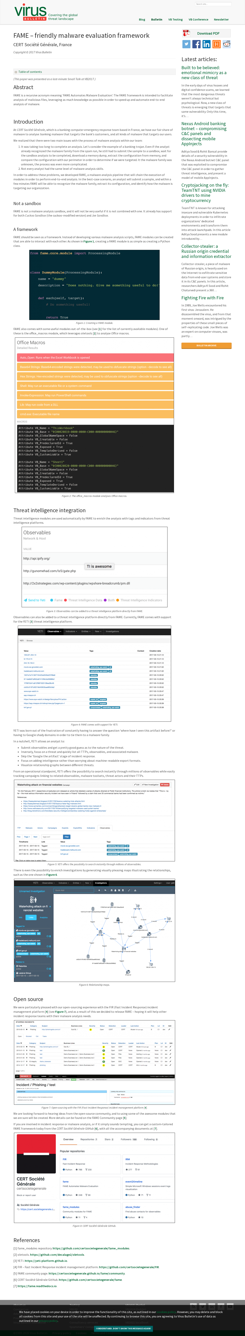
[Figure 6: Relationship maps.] (94, 930)
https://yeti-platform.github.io (46, 1261)
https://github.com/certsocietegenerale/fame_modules (91, 1248)
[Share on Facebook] (196, 44)
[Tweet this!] (186, 44)
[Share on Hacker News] (217, 44)
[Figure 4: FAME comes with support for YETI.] (94, 674)
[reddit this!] (227, 44)
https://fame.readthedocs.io (37, 1286)
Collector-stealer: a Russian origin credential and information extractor (206, 251)
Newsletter (221, 19)
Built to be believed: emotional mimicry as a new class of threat (204, 73)
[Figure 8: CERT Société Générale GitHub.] (94, 1178)
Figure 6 (51, 874)
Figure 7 (60, 1011)
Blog (142, 19)
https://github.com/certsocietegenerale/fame (90, 1280)
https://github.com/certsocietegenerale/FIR (129, 1267)
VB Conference (198, 19)
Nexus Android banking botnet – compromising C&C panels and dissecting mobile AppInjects (204, 134)
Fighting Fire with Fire (202, 298)
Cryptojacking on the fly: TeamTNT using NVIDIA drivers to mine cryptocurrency (205, 192)
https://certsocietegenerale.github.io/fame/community (87, 1273)
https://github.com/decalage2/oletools (57, 1254)
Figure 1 (88, 241)
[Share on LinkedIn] (207, 44)
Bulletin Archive (206, 345)
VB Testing (175, 19)
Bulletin (156, 19)
